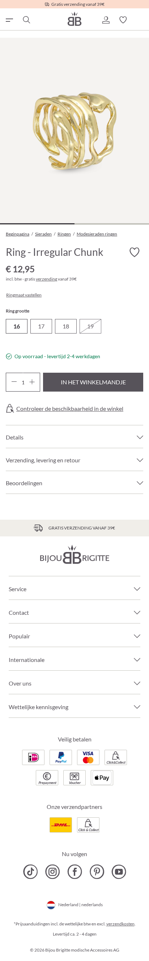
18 (66, 326)
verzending (46, 279)
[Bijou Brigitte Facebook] (75, 871)
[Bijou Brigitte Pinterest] (97, 871)
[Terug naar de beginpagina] (74, 18)
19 (90, 326)
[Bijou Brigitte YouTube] (119, 871)
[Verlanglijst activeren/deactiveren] (134, 252)
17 (41, 326)
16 (16, 326)
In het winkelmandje (93, 382)
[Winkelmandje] (140, 20)
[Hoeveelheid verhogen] (32, 382)
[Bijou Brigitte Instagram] (52, 871)
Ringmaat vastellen (24, 295)
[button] (105, 20)
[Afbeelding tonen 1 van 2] (37, 223)
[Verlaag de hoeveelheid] (14, 382)
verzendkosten (120, 924)
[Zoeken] (26, 20)
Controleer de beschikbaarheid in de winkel (69, 408)
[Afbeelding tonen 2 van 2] (111, 223)
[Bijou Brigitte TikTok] (30, 871)
